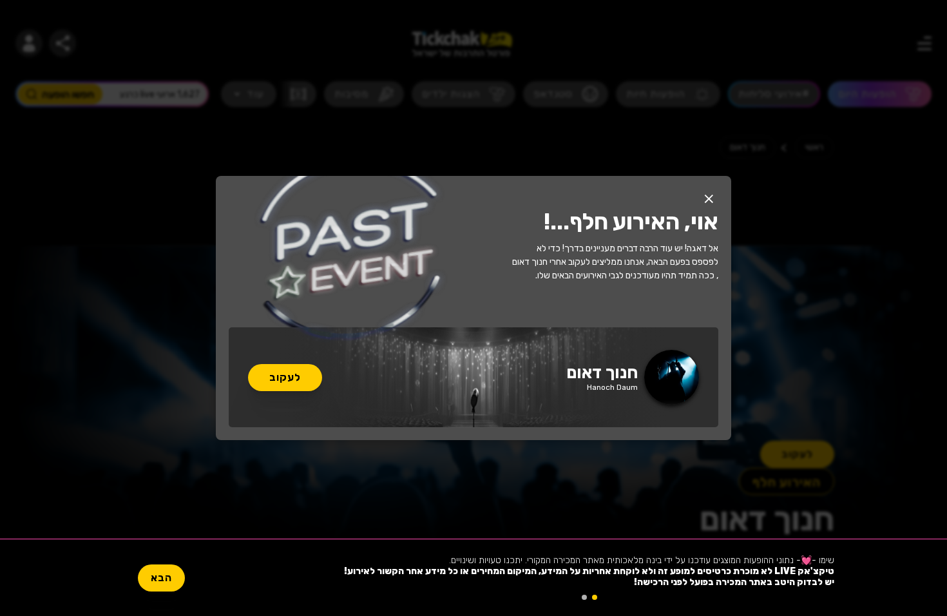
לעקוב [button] (285, 377)
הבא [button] (161, 578)
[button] (708, 198)
